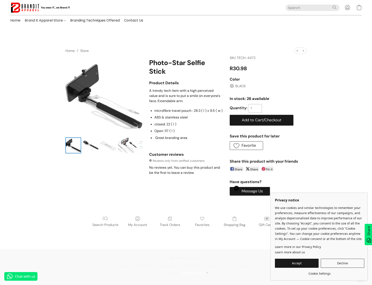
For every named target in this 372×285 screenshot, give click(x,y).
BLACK (240, 86)
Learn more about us (290, 252)
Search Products (105, 225)
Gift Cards (267, 225)
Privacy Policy (143, 266)
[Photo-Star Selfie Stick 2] (108, 145)
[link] (319, 272)
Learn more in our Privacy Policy (298, 247)
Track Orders (170, 225)
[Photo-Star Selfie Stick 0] (73, 145)
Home (15, 20)
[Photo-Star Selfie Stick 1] (91, 145)
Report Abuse (263, 266)
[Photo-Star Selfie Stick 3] (130, 145)
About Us (214, 266)
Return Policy (193, 266)
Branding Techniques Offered (95, 20)
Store (84, 50)
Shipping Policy (169, 266)
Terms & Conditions (114, 266)
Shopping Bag (234, 225)
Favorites (202, 225)
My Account (137, 225)
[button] (40, 7)
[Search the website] (334, 7)
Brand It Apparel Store (44, 20)
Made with (172, 273)
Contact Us (133, 20)
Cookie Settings (237, 266)
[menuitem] (297, 51)
